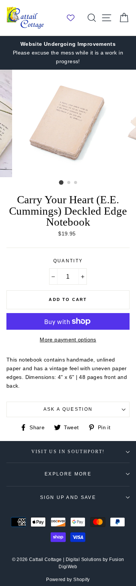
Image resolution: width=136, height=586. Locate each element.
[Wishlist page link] (74, 18)
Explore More (68, 474)
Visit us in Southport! (68, 451)
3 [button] (76, 183)
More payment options (68, 340)
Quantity (68, 261)
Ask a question (68, 409)
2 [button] (69, 183)
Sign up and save (68, 497)
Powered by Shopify (68, 579)
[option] (68, 53)
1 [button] (61, 182)
